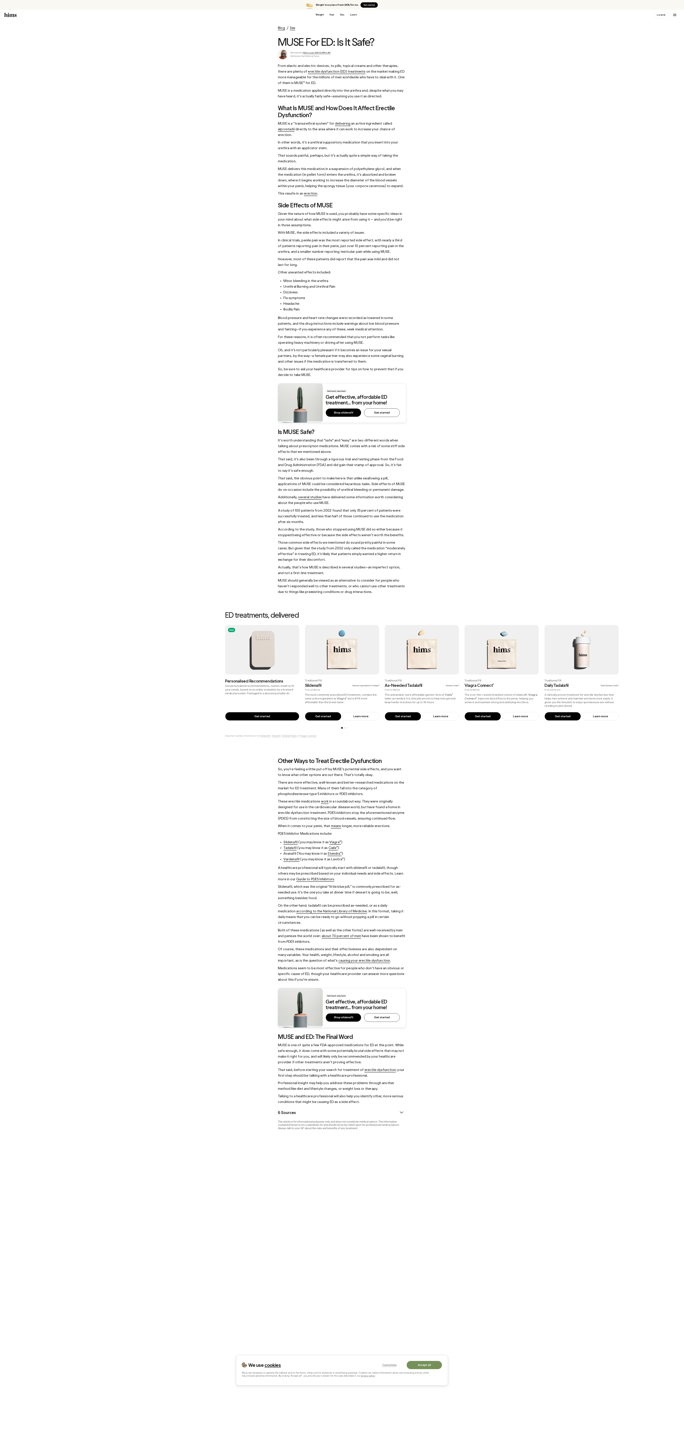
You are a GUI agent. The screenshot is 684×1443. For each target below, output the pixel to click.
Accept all (424, 1364)
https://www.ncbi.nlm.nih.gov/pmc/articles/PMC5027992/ (364, 1156)
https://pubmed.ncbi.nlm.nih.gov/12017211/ (374, 1193)
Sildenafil (265, 735)
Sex (342, 14)
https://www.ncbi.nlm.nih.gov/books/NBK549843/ (315, 1227)
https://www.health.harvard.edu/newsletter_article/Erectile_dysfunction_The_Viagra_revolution (344, 1139)
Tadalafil (276, 735)
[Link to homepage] (157, 15)
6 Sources (287, 1112)
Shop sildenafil (343, 412)
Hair (332, 14)
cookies (273, 1365)
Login (661, 15)
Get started (369, 5)
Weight (320, 14)
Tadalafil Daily (289, 735)
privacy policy (368, 1375)
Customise (389, 1364)
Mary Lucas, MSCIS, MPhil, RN (317, 52)
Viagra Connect (308, 735)
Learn (353, 14)
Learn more (360, 716)
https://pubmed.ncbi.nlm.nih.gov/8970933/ (311, 1180)
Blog (281, 28)
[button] (670, 674)
